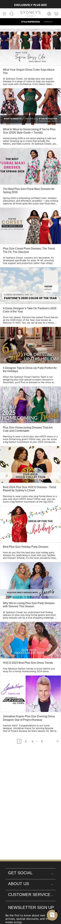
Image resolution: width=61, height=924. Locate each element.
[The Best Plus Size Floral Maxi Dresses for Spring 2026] (30, 166)
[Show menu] (4, 14)
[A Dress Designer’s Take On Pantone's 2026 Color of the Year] (30, 285)
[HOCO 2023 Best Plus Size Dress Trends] (30, 640)
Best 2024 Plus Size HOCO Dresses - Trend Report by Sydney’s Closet (29, 489)
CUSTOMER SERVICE (29, 894)
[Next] (52, 741)
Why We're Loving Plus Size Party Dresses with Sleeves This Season (29, 605)
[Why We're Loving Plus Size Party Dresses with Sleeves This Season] (30, 580)
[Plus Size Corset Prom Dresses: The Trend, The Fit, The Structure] (30, 226)
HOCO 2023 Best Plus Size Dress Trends (28, 662)
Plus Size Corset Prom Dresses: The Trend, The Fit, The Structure (29, 250)
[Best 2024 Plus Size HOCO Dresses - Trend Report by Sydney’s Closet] (30, 464)
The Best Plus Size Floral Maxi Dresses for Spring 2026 (28, 190)
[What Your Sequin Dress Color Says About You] (30, 47)
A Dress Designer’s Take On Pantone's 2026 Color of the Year (29, 310)
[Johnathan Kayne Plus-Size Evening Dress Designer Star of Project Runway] (30, 694)
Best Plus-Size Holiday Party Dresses (25, 546)
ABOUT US (18, 883)
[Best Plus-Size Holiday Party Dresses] (30, 524)
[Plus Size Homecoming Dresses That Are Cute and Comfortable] (30, 405)
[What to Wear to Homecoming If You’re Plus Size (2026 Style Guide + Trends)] (30, 106)
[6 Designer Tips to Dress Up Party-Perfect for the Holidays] (30, 345)
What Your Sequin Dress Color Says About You (28, 71)
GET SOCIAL (20, 873)
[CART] (56, 14)
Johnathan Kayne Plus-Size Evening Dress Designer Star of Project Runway (29, 718)
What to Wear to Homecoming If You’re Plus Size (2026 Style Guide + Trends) (29, 131)
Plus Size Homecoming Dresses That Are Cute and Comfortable (28, 429)
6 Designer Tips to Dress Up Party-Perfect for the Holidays (30, 369)
